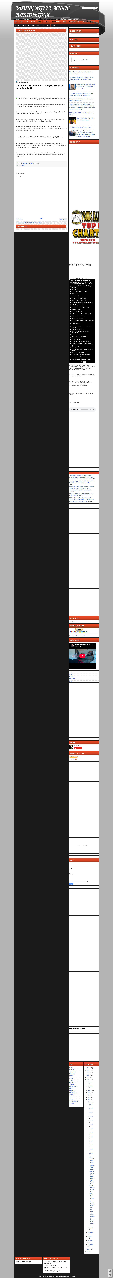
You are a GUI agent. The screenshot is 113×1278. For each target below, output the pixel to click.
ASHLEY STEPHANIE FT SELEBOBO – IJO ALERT (82, 326)
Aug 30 (91, 1153)
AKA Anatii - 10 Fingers (78, 352)
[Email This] (34, 163)
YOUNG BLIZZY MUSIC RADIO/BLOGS (42, 11)
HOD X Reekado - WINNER (79, 337)
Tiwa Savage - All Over (78, 329)
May (89, 1095)
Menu (70, 681)
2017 (88, 1072)
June (89, 1097)
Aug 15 (91, 1120)
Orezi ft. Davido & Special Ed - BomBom (82, 302)
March (89, 1090)
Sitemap (71, 676)
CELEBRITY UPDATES (56, 22)
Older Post (63, 219)
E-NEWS (33, 22)
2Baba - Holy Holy (76, 339)
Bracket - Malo (75, 296)
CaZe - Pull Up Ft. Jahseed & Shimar (81, 354)
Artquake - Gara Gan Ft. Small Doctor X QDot (82, 344)
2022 (88, 1251)
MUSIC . (71, 1088)
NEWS (64, 22)
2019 (88, 1077)
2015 (88, 1068)
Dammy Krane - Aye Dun (78, 357)
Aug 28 (91, 1145)
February (90, 1086)
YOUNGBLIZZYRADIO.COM (74, 22)
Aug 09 (91, 1108)
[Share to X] (37, 163)
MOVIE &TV (46, 22)
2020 (88, 1079)
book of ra (73, 1276)
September (91, 1232)
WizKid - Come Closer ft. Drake (80, 300)
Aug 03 (91, 1104)
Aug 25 (91, 1136)
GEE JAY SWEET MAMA (78, 316)
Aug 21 (91, 1128)
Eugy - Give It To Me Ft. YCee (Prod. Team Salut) (83, 321)
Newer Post (19, 219)
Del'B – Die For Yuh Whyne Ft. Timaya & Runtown (82, 286)
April (89, 1092)
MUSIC (21, 22)
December (90, 1244)
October (90, 1236)
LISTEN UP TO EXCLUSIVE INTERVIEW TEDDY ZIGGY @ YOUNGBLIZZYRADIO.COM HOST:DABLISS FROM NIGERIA (81, 499)
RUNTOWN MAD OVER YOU (79, 291)
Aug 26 (91, 1141)
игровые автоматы (22, 0)
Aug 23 (91, 1132)
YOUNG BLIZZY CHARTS (87, 22)
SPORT (71, 1099)
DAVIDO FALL (75, 289)
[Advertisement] (82, 176)
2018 (88, 1075)
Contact (71, 674)
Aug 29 (91, 1149)
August (90, 1102)
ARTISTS (17, 25)
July (89, 1099)
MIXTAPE (39, 22)
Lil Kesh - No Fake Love (78, 304)
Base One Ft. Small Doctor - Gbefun (81, 359)
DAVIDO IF (75, 293)
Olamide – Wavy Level (77, 309)
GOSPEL (54, 25)
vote (85, 361)
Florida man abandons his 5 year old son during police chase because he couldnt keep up (85, 86)
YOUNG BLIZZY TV (45, 25)
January (90, 1082)
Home (16, 22)
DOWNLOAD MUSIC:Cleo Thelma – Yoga (80, 127)
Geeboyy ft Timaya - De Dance (80, 347)
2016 (88, 1070)
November (90, 1240)
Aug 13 (91, 1112)
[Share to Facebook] (39, 163)
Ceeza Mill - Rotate (77, 311)
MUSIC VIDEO (73, 1086)
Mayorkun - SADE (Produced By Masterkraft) (80, 332)
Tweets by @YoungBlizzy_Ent (77, 635)
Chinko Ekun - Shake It (78, 318)
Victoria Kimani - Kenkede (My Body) (81, 341)
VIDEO (27, 22)
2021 (88, 1249)
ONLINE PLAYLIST (35, 25)
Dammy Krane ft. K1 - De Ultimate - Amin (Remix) (82, 349)
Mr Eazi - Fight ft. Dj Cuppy (79, 298)
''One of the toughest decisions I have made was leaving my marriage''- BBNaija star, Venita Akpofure (81, 79)
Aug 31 (91, 1227)
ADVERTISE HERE (25, 25)
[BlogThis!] (36, 163)
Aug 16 (91, 1124)
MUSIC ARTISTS (73, 1092)
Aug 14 (91, 1116)
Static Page (72, 678)
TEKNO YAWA (76, 323)
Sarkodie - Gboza (76, 334)
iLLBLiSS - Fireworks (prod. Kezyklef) (81, 307)
